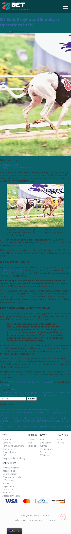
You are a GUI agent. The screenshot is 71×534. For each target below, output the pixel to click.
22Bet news (8, 480)
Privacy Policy (9, 452)
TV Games (45, 455)
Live (30, 442)
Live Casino (46, 442)
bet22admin (5, 31)
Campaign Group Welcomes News (16, 167)
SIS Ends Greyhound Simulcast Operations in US (29, 22)
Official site (8, 489)
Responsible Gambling (13, 458)
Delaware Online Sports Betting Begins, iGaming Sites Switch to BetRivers (35, 392)
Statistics (61, 439)
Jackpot (32, 446)
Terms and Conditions (13, 446)
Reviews (6, 492)
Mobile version (9, 474)
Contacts (6, 442)
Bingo (43, 452)
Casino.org (5, 384)
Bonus (5, 483)
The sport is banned (13, 270)
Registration (8, 486)
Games (43, 446)
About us (6, 439)
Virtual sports (46, 449)
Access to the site (11, 496)
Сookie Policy (9, 449)
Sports (31, 439)
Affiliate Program (10, 467)
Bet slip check (9, 471)
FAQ (4, 455)
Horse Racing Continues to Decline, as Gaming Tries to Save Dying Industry (34, 418)
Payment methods (11, 477)
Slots (42, 439)
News (13, 389)
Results (60, 442)
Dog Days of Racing (9, 164)
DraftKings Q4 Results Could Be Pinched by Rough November (29, 395)
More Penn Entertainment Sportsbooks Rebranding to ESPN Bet (29, 409)
